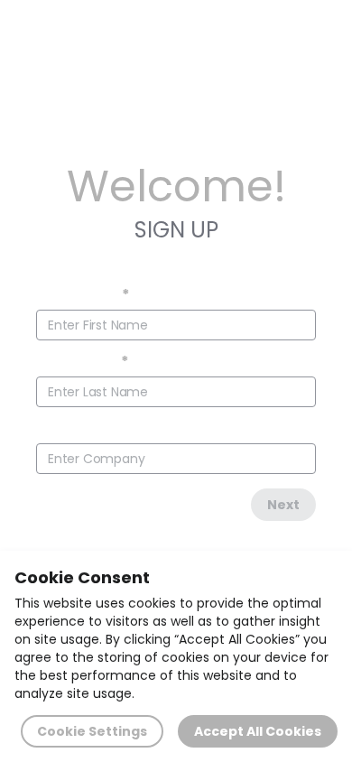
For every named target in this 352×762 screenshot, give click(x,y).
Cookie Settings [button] (92, 731)
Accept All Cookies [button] (257, 731)
